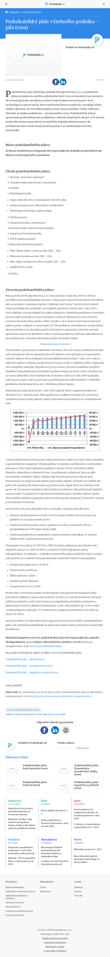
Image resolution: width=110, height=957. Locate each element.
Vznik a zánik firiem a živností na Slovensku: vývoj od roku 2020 (54, 823)
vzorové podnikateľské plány (45, 646)
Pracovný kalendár (15, 915)
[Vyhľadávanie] (104, 4)
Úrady (43, 887)
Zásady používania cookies (55, 938)
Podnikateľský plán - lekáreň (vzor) (25, 659)
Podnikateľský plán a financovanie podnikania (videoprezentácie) (57, 696)
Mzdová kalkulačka (15, 887)
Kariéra (77, 891)
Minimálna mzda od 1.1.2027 (88, 849)
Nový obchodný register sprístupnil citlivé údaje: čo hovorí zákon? (87, 859)
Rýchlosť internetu (15, 902)
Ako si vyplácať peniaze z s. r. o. (55, 812)
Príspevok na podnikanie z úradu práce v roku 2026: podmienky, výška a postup (21, 850)
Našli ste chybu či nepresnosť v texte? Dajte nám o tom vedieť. (36, 714)
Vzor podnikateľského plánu (23, 709)
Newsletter (45, 891)
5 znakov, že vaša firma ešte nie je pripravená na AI (54, 862)
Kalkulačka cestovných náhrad (20, 891)
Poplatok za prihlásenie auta (19, 911)
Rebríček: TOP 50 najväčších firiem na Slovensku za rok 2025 (21, 861)
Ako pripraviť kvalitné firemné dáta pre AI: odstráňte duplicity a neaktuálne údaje (51, 852)
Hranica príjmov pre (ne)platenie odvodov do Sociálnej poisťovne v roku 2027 (86, 814)
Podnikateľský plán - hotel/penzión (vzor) (29, 665)
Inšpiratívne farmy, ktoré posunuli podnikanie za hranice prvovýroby (20, 811)
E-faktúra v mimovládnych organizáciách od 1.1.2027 (87, 826)
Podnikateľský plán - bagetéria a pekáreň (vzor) (32, 672)
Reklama (78, 887)
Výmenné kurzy (13, 906)
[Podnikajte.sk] (55, 4)
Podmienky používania (55, 942)
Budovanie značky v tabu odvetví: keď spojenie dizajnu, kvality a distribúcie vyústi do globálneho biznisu (22, 824)
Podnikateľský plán (31, 12)
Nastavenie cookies (55, 946)
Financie (14, 12)
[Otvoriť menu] (6, 4)
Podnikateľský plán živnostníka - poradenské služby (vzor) (86, 770)
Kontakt (78, 895)
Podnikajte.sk (47, 934)
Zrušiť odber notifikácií (55, 951)
